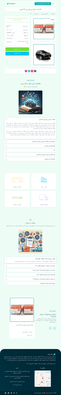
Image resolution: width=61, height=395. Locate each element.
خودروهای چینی (44, 14)
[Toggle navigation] (53, 4)
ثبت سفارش (17, 53)
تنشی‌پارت (53, 14)
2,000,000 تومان (17, 49)
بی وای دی (36, 14)
